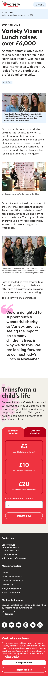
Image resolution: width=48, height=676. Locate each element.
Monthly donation (13, 432)
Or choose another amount (19, 498)
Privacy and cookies (11, 592)
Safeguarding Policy (11, 588)
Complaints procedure (12, 580)
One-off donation (35, 432)
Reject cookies (24, 669)
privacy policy (12, 656)
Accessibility (7, 584)
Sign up (9, 614)
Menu (41, 4)
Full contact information (14, 558)
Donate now (24, 515)
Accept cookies (24, 662)
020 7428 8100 (9, 554)
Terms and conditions (12, 576)
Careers (5, 572)
